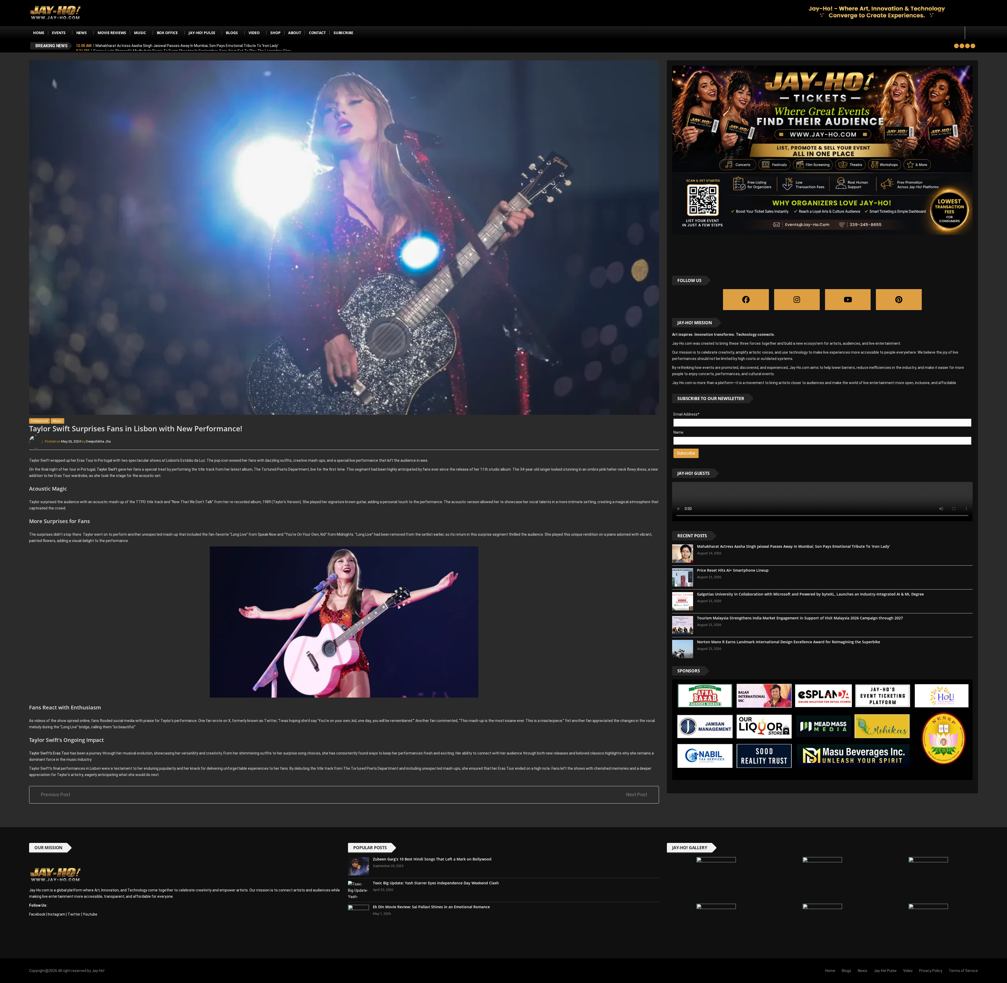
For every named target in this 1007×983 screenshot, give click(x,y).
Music (140, 32)
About (294, 32)
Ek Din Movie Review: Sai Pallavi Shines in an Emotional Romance (431, 906)
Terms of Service (963, 971)
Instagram (56, 914)
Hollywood (39, 421)
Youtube (90, 914)
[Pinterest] (899, 299)
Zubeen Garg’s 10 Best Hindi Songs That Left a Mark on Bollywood (432, 859)
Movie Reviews (112, 32)
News (81, 32)
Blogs (232, 32)
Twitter (74, 914)
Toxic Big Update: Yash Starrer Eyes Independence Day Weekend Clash (436, 882)
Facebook (37, 914)
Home (38, 32)
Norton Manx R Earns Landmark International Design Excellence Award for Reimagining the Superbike (788, 641)
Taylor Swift (107, 469)
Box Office (167, 32)
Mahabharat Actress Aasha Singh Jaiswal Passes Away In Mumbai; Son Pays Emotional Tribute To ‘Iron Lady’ (186, 46)
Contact (317, 32)
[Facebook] (746, 299)
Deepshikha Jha (98, 442)
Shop (275, 32)
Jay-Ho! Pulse (202, 32)
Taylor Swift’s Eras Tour (49, 753)
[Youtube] (848, 299)
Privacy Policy (930, 971)
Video (254, 32)
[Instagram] (797, 299)
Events (58, 32)
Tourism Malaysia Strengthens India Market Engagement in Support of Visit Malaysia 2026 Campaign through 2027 (800, 617)
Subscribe (343, 32)
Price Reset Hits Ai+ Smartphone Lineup (733, 570)
